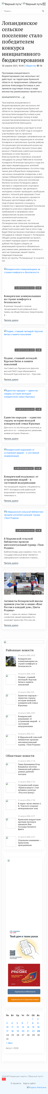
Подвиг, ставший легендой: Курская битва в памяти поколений (20, 361)
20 (23, 1031)
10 (7, 1027)
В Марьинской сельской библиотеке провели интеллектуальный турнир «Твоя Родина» (24, 543)
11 (12, 1027)
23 (38, 1031)
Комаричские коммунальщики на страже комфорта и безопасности (22, 299)
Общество (31, 65)
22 (33, 1031)
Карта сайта (29, 1083)
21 (28, 1031)
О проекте (16, 1083)
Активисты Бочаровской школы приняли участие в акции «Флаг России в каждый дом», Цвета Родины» (23, 605)
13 (23, 1027)
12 (18, 1027)
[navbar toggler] (44, 4)
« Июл (9, 1043)
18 (12, 1031)
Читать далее (11, 320)
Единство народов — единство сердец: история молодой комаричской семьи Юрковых (22, 420)
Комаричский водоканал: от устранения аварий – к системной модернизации (21, 479)
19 (18, 1031)
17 (7, 1031)
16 (38, 1027)
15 (33, 1027)
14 (28, 1027)
